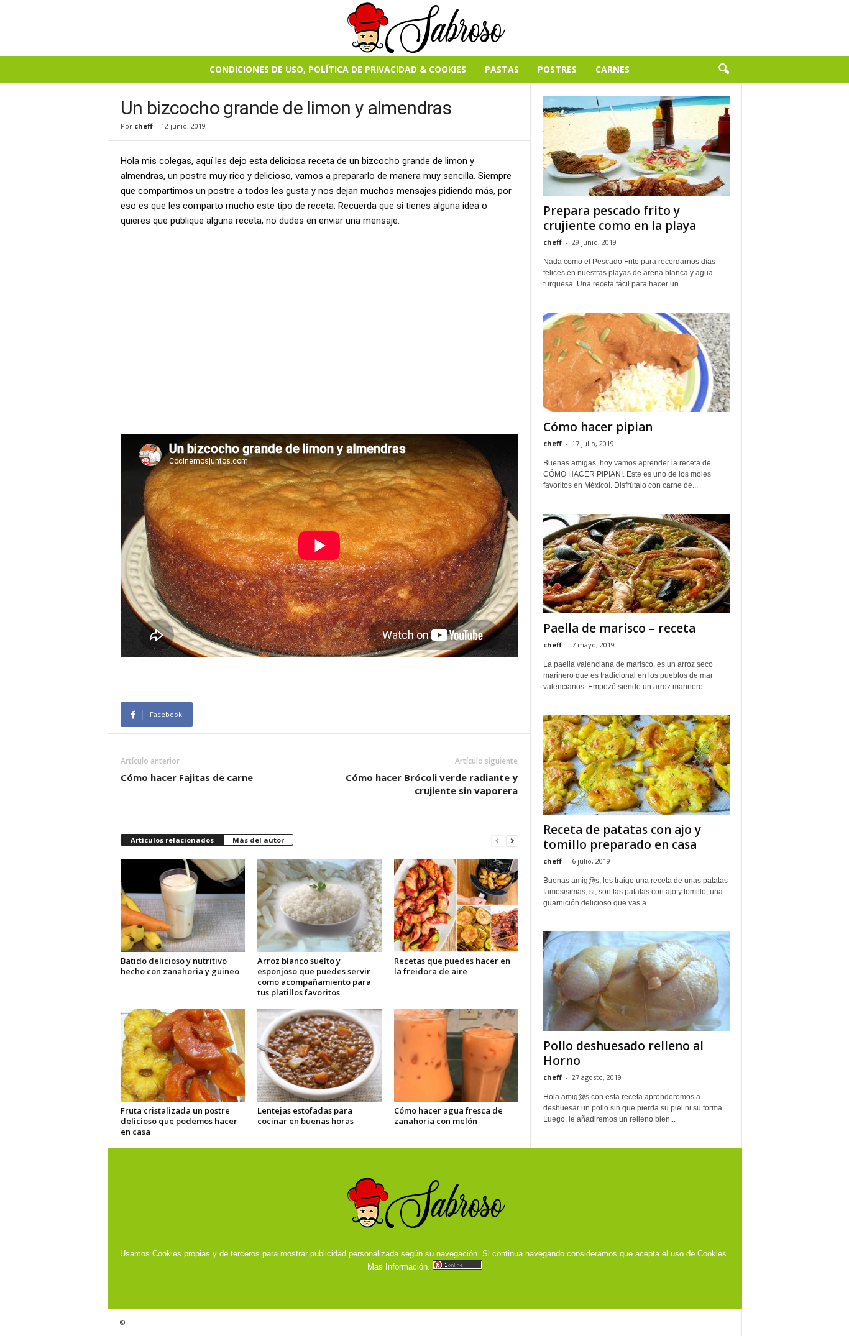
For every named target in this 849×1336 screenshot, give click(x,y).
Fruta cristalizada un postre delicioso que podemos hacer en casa (179, 1121)
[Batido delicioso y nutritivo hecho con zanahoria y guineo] (183, 905)
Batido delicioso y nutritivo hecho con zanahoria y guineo (180, 966)
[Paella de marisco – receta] (636, 563)
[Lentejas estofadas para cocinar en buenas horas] (319, 1055)
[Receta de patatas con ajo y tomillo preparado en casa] (636, 765)
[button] (723, 69)
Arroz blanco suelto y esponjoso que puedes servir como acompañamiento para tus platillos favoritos (314, 976)
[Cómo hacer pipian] (636, 362)
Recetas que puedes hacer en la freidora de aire (452, 966)
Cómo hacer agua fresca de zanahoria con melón (448, 1116)
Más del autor (258, 839)
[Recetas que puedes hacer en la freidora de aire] (456, 905)
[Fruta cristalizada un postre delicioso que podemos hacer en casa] (183, 1055)
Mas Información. (398, 1266)
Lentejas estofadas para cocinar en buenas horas (305, 1116)
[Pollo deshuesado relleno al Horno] (636, 981)
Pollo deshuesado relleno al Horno (623, 1053)
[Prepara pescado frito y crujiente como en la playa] (636, 146)
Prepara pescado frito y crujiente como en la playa (619, 218)
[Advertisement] (319, 330)
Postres (557, 69)
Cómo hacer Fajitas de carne (187, 777)
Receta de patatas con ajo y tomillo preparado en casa (622, 837)
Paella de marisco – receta (619, 628)
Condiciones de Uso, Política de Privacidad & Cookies (337, 69)
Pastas (502, 69)
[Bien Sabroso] (424, 28)
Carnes (612, 69)
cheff (143, 125)
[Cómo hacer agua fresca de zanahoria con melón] (456, 1055)
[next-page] (512, 840)
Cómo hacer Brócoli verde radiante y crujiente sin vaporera (432, 784)
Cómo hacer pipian (598, 427)
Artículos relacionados (172, 839)
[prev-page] (497, 840)
